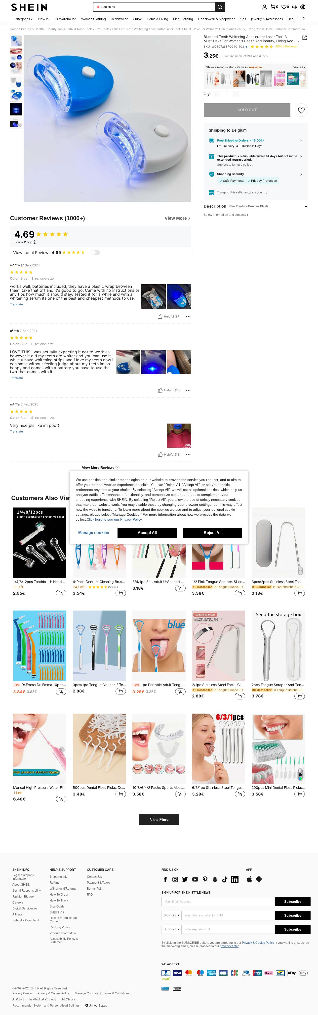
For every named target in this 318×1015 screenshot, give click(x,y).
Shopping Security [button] (230, 174)
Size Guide (57, 906)
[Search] (220, 7)
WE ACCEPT (170, 964)
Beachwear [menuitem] (119, 19)
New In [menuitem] (43, 19)
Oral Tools (102, 29)
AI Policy (18, 999)
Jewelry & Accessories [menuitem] (267, 19)
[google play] (258, 881)
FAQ (90, 894)
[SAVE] (301, 110)
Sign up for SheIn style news (185, 892)
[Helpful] (160, 317)
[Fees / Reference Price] (220, 56)
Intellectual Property (42, 999)
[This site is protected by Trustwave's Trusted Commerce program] (165, 988)
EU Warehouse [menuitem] (65, 19)
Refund (55, 882)
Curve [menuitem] (137, 19)
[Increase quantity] (236, 94)
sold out (247, 110)
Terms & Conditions (116, 993)
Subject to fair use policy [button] (234, 164)
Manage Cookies (86, 993)
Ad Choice (68, 999)
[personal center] (265, 7)
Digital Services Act (25, 908)
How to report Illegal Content (63, 919)
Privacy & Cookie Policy (258, 942)
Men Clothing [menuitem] (183, 19)
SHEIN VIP (57, 912)
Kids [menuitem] (243, 19)
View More (159, 819)
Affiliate (17, 914)
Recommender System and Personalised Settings (46, 1005)
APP (249, 869)
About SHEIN (21, 884)
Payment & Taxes (98, 882)
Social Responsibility (26, 890)
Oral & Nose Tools (80, 29)
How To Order (59, 894)
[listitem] (212, 79)
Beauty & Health (32, 29)
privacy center (229, 946)
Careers (17, 902)
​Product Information (63, 933)
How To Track (59, 900)
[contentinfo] (236, 976)
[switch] (95, 252)
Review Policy (23, 242)
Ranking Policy (60, 927)
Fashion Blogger (23, 896)
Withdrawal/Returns (63, 888)
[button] (294, 7)
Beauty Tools (56, 29)
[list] (201, 879)
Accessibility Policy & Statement (64, 940)
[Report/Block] (188, 317)
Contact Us (94, 876)
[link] (274, 7)
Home (14, 29)
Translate (16, 304)
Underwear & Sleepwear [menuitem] (216, 19)
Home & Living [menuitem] (157, 19)
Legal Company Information (23, 876)
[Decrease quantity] (217, 94)
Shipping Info (59, 876)
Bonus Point (95, 888)
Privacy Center (22, 993)
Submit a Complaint (25, 920)
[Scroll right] (303, 19)
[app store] (249, 881)
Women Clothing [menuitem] (93, 19)
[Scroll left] (297, 19)
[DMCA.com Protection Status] (177, 988)
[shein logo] (29, 7)
